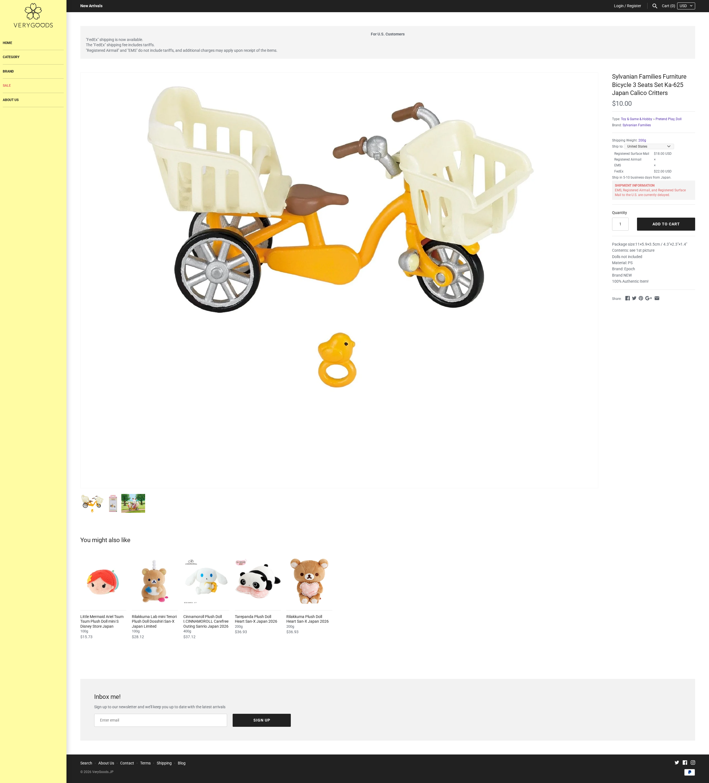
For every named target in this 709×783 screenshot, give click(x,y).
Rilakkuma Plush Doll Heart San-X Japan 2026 (307, 619)
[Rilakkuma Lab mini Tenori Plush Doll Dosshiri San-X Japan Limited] (155, 581)
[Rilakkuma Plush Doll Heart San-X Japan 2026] (309, 581)
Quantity (619, 212)
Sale (7, 85)
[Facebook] (685, 763)
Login (619, 6)
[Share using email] (657, 298)
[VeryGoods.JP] (33, 15)
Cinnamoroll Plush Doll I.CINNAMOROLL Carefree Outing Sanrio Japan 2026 (205, 621)
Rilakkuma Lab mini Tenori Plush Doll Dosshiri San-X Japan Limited (154, 621)
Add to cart (666, 224)
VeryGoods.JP (103, 772)
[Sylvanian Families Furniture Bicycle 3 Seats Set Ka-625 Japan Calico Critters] (339, 234)
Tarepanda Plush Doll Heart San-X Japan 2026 (256, 619)
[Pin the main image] (641, 298)
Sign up (261, 720)
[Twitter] (677, 763)
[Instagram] (693, 763)
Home (7, 43)
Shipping (164, 763)
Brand (8, 71)
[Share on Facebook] (627, 298)
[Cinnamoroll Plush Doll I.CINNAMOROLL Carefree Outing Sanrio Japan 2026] (206, 581)
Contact (127, 763)
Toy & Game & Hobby (636, 119)
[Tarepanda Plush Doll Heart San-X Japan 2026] (258, 581)
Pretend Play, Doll (669, 119)
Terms (145, 763)
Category (11, 57)
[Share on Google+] (648, 298)
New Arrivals (91, 6)
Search (86, 763)
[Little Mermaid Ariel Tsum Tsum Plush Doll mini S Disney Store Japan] (103, 581)
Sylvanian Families (637, 125)
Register (634, 6)
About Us (11, 100)
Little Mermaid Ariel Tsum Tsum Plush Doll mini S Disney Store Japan (102, 621)
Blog (182, 763)
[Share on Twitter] (634, 298)
